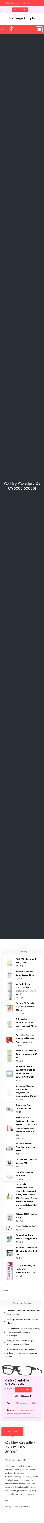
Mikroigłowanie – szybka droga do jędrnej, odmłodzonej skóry (20, 1342)
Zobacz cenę (23, 1389)
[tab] (12, 1431)
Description (12, 1432)
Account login (20, 9)
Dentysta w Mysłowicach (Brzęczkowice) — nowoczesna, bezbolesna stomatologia (23, 1332)
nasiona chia (12, 1413)
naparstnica (29, 1410)
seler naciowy (24, 1413)
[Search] (2, 29)
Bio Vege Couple (22, 18)
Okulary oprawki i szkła (25, 1403)
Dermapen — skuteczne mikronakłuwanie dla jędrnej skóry (23, 1312)
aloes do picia (18, 1410)
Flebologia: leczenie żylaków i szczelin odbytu (22, 1321)
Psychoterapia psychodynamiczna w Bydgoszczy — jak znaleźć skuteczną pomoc (21, 1353)
